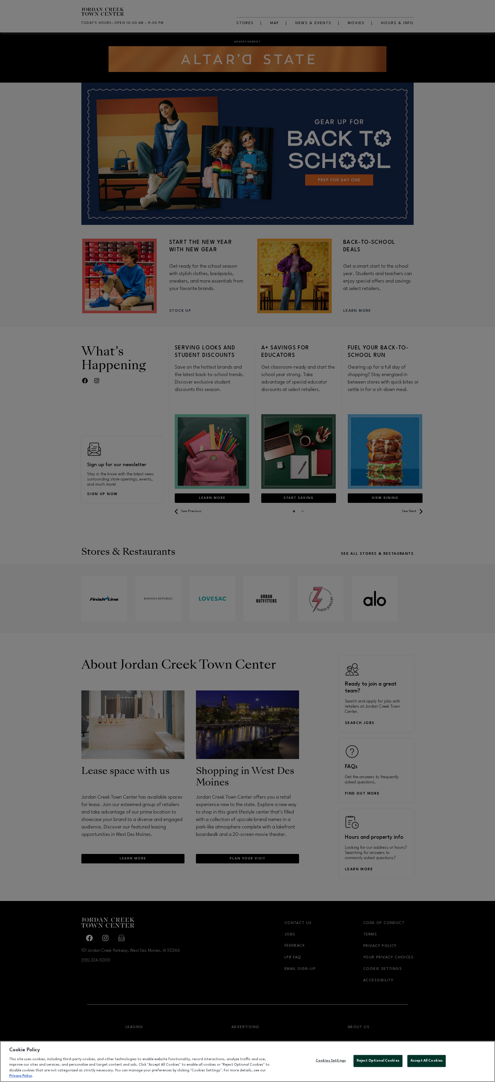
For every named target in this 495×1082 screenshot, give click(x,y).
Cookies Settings (331, 1060)
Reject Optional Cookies (378, 1060)
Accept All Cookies (426, 1060)
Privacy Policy (20, 1076)
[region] (247, 1061)
